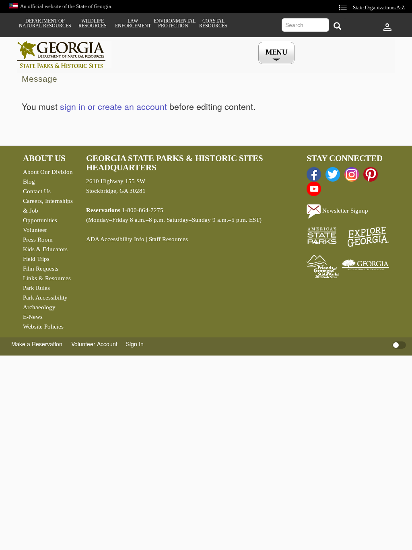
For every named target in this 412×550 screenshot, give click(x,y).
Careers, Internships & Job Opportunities (48, 210)
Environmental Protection (173, 23)
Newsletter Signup (344, 210)
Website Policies (43, 326)
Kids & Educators (45, 249)
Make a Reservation (36, 344)
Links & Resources (47, 278)
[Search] (337, 26)
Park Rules (36, 288)
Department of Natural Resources (45, 23)
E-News (33, 317)
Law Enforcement (133, 23)
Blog (29, 181)
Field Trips (36, 259)
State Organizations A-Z (379, 7)
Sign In (135, 344)
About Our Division (48, 172)
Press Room (38, 239)
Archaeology (39, 307)
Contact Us (37, 191)
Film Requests (40, 268)
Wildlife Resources (92, 23)
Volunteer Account (94, 344)
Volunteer (35, 230)
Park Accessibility (45, 297)
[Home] (64, 54)
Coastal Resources (213, 23)
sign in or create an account (113, 106)
